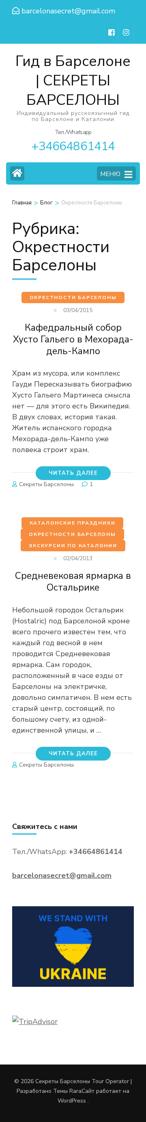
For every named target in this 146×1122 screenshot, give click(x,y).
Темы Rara (67, 1091)
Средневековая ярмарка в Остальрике (73, 582)
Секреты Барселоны (46, 484)
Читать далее (73, 473)
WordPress (72, 1101)
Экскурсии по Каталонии (73, 545)
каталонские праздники (73, 523)
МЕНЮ (110, 174)
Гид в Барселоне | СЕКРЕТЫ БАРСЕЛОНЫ (73, 80)
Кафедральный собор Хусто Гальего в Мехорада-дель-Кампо (73, 339)
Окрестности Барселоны (73, 297)
